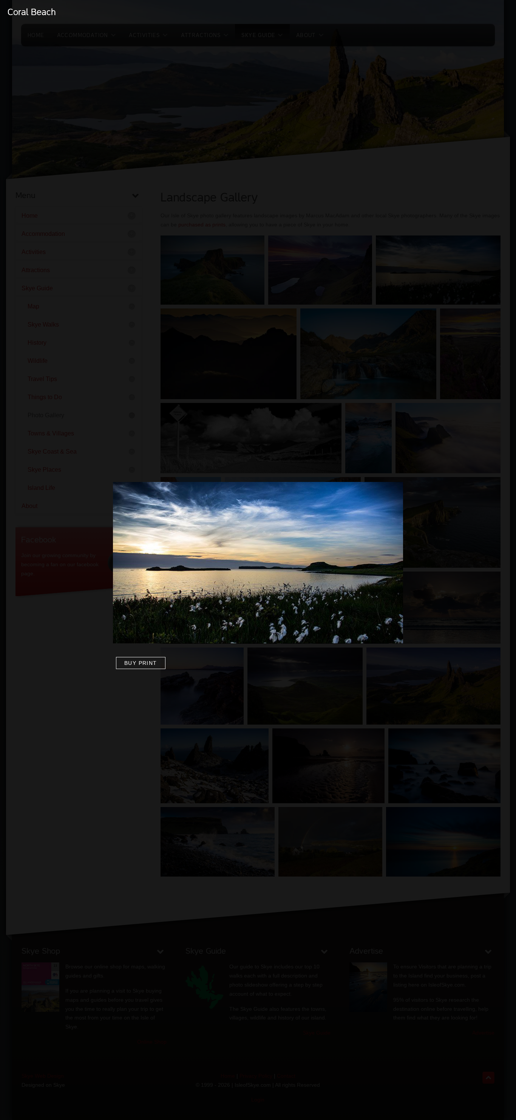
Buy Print (140, 663)
